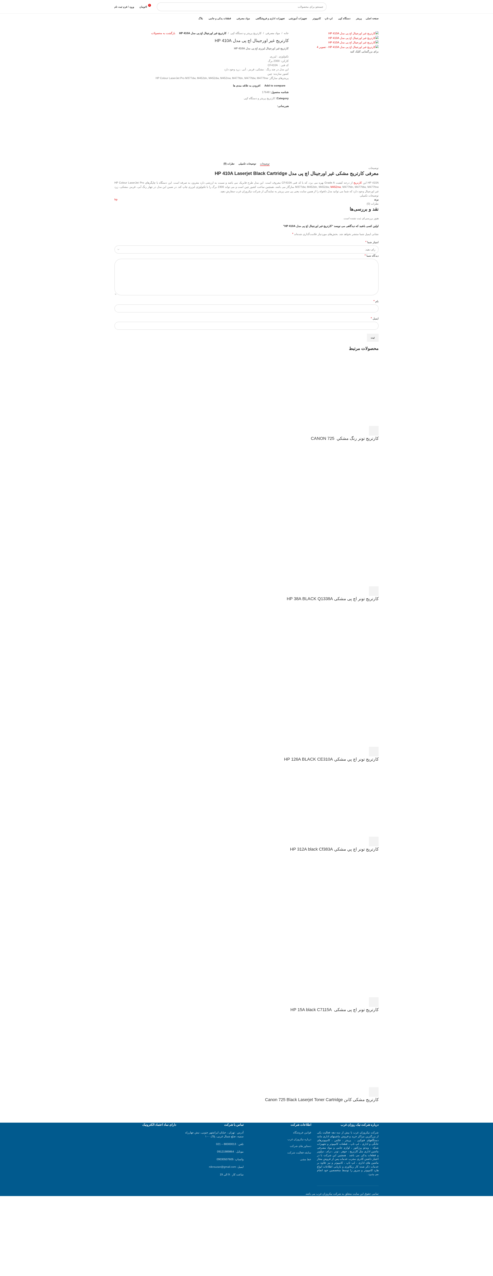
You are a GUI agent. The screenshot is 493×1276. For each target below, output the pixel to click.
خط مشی (305, 1159)
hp (115, 199)
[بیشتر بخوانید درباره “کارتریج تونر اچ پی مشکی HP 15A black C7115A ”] (374, 1002)
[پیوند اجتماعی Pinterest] (266, 106)
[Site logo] (354, 6)
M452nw (335, 186)
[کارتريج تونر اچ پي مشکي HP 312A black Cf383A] (350, 801)
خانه (286, 33)
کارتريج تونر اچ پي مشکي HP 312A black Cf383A (334, 849)
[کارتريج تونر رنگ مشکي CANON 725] (350, 390)
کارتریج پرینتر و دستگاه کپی (246, 33)
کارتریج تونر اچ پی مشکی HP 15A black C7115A (332, 1009)
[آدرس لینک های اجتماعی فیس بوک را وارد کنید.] (275, 106)
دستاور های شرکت (300, 1145)
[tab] (265, 163)
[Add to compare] (353, 431)
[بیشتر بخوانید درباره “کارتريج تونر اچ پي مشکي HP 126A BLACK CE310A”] (374, 751)
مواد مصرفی (272, 33)
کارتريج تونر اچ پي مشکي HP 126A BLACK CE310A (331, 759)
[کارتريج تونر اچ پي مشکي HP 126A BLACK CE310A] (350, 640)
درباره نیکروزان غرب (299, 1139)
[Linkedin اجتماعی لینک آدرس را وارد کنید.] (261, 106)
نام (376, 301)
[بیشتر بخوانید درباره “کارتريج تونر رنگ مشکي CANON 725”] (374, 431)
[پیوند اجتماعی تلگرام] (257, 106)
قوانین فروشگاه (302, 1132)
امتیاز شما (372, 242)
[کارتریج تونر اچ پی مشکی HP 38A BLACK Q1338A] (350, 480)
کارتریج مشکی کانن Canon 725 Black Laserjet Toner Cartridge (322, 1099)
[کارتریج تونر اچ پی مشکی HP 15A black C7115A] (350, 891)
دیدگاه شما (372, 255)
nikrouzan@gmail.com (222, 1166)
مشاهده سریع (363, 431)
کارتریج (358, 182)
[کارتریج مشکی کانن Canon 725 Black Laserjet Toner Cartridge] (350, 1051)
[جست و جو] (161, 6)
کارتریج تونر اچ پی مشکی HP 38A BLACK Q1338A (333, 598)
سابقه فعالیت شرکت (299, 1152)
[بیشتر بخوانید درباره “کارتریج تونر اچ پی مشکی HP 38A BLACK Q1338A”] (374, 591)
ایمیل (375, 318)
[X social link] (270, 106)
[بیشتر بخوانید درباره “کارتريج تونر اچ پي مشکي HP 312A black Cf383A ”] (374, 841)
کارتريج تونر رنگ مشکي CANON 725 (345, 438)
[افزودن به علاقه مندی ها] (342, 431)
